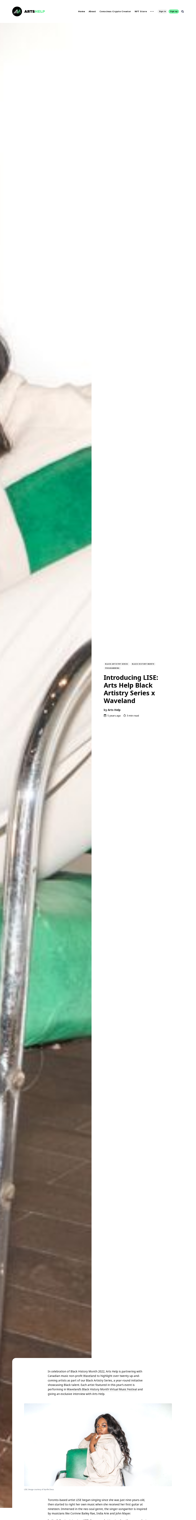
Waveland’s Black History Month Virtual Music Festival (102, 1389)
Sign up (174, 11)
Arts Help (114, 710)
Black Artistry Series (116, 664)
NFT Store (141, 11)
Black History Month (143, 664)
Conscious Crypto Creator (115, 11)
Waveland (89, 1376)
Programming (112, 668)
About (92, 11)
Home (81, 11)
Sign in (162, 11)
